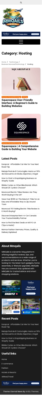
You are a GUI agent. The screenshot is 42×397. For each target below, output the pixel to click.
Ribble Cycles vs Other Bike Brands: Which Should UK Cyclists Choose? (19, 186)
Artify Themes (32, 391)
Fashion (5, 368)
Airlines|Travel (7, 376)
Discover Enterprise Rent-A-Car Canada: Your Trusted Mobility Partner (19, 217)
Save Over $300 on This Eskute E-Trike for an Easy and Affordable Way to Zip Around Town (21, 202)
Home (4, 359)
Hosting (24, 97)
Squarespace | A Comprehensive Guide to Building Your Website (20, 148)
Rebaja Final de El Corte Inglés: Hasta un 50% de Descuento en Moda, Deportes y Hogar (21, 172)
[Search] (21, 2)
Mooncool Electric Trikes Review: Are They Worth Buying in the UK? (19, 193)
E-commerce (7, 363)
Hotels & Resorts (9, 372)
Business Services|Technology (11, 97)
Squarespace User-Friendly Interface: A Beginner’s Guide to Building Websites (19, 103)
